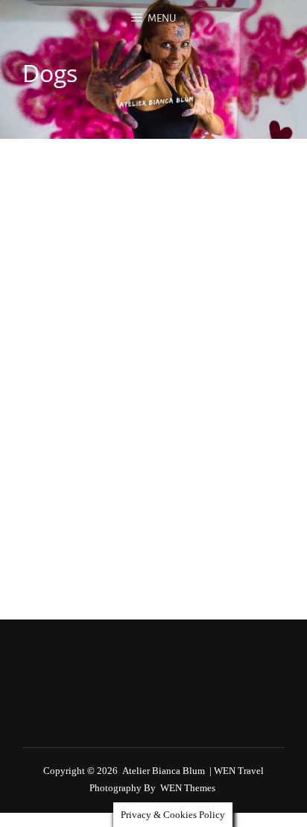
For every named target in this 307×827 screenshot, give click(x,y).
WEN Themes (187, 787)
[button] (52, 200)
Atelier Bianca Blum (163, 770)
